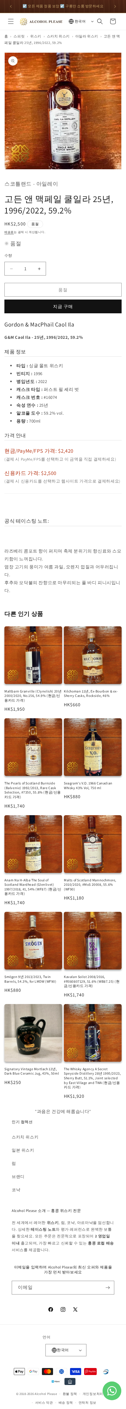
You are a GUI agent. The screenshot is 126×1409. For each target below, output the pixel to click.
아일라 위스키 (86, 36)
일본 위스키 (23, 1150)
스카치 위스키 (58, 36)
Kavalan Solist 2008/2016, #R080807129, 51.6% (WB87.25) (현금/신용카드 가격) (92, 981)
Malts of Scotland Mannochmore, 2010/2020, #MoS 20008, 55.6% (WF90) (90, 884)
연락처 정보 (87, 1403)
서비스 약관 (44, 1403)
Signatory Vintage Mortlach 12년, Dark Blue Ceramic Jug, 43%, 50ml (31, 1071)
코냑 (16, 1189)
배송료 (9, 232)
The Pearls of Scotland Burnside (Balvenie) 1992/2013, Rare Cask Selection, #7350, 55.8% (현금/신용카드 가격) (32, 790)
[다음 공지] (115, 6)
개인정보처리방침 (96, 1394)
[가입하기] (107, 1288)
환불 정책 (70, 1394)
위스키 (35, 36)
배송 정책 (66, 1403)
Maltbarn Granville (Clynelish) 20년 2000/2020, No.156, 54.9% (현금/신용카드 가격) (33, 695)
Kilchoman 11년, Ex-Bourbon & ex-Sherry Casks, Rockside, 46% (91, 693)
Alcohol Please (46, 1394)
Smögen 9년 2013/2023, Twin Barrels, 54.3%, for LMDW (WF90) (30, 979)
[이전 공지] (10, 6)
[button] (10, 21)
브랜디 (18, 1176)
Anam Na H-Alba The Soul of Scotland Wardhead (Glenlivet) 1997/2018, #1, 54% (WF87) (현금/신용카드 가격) (33, 887)
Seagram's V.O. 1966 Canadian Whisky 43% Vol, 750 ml (88, 785)
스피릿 (19, 36)
